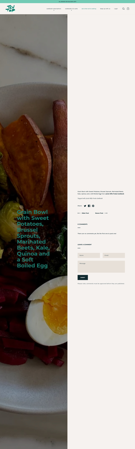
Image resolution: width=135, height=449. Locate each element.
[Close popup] (105, 203)
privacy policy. (84, 229)
